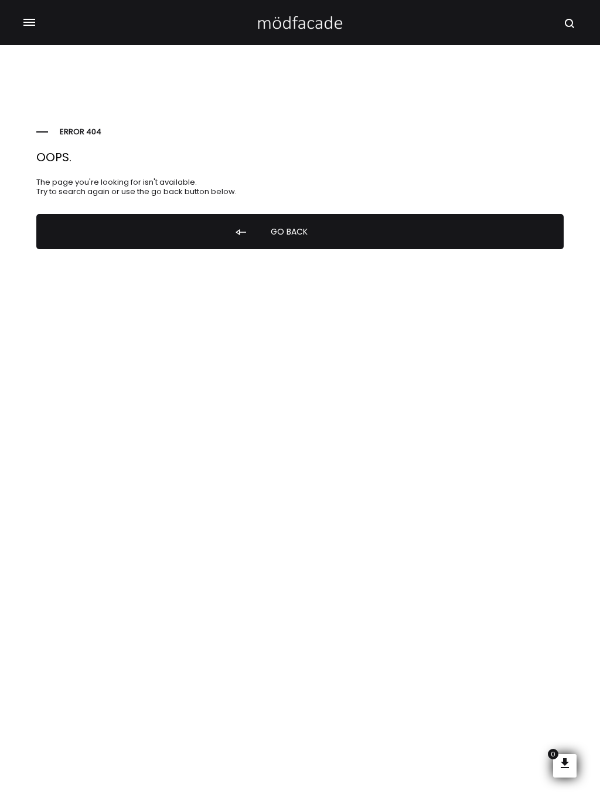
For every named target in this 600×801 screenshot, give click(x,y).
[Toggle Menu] (29, 22)
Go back (288, 231)
